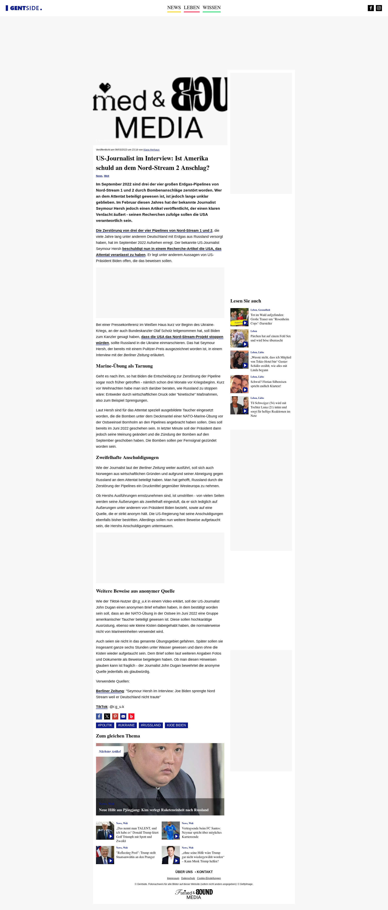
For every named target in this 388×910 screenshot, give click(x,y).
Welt (106, 176)
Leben (192, 7)
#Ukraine (126, 725)
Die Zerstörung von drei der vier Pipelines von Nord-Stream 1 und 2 (154, 231)
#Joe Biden (176, 725)
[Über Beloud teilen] (131, 716)
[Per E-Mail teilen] (123, 716)
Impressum (173, 878)
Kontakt (205, 872)
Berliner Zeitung (110, 691)
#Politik (105, 725)
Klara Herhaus (151, 149)
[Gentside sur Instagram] (379, 8)
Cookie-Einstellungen (209, 878)
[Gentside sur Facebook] (371, 8)
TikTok (102, 707)
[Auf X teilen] (107, 716)
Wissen (212, 7)
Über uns (184, 872)
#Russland (151, 725)
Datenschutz (188, 878)
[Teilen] (115, 716)
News (174, 7)
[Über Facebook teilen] (99, 716)
